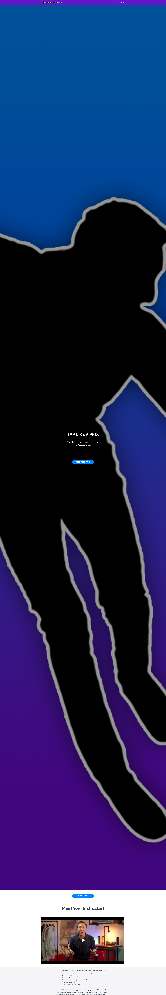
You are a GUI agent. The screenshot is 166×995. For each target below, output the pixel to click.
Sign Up (122, 2)
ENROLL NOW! (83, 896)
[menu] (119, 2)
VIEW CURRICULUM (83, 462)
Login (117, 2)
